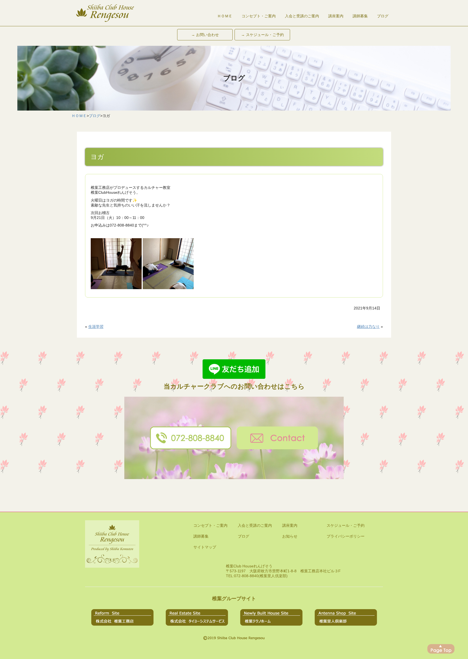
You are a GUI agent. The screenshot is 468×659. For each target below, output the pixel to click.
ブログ (382, 16)
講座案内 (335, 16)
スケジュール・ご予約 (346, 525)
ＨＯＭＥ (224, 16)
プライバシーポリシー (346, 536)
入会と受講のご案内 (302, 16)
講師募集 (360, 16)
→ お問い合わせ (205, 35)
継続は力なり (368, 326)
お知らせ (289, 536)
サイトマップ (204, 547)
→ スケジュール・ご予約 (262, 35)
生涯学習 (95, 326)
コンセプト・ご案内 (259, 16)
